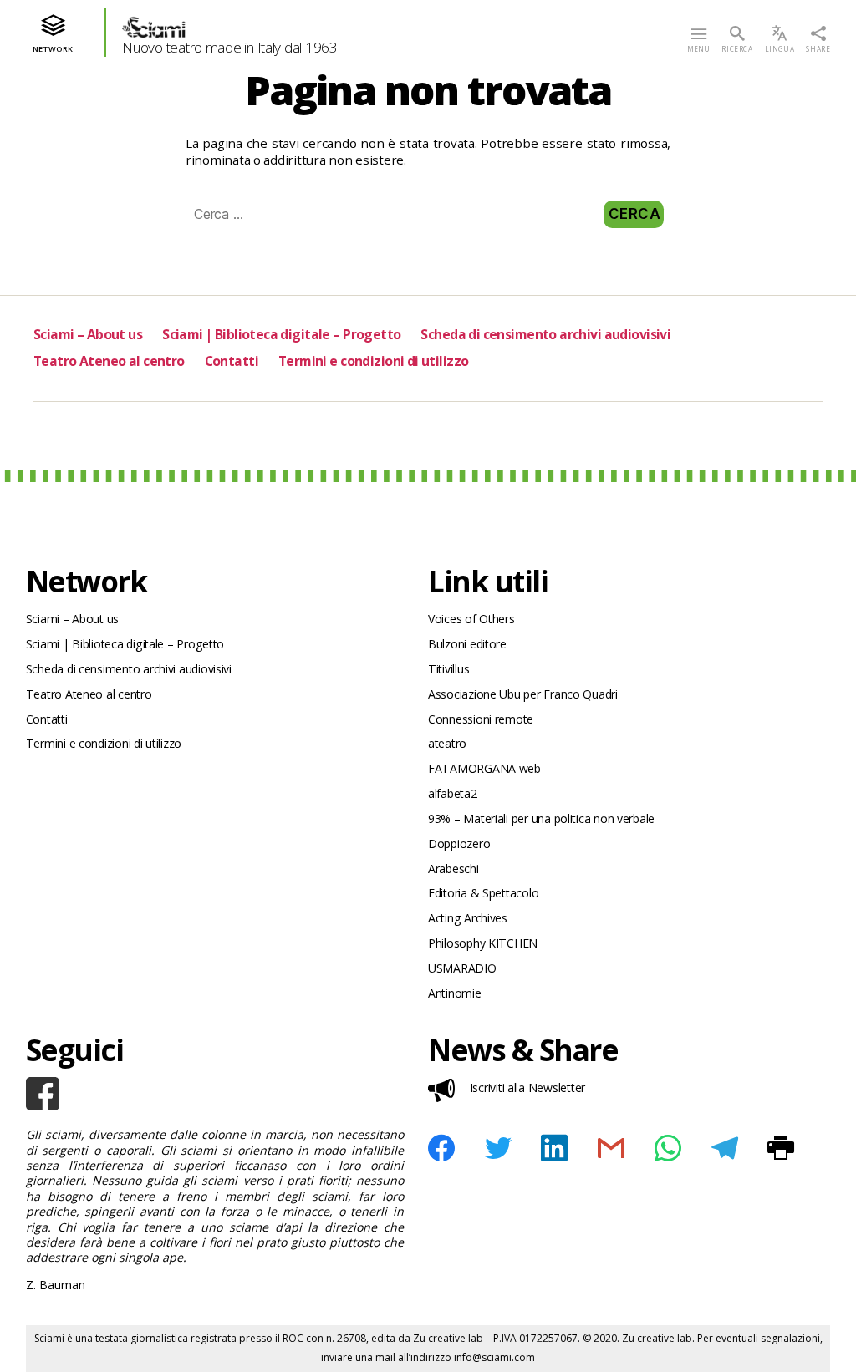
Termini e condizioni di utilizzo (373, 361)
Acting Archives (467, 918)
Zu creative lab (448, 1338)
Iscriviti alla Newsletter (527, 1087)
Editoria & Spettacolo (483, 893)
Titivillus (448, 669)
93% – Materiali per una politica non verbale (541, 818)
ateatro (447, 743)
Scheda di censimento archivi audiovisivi (545, 334)
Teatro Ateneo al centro (109, 361)
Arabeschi (453, 869)
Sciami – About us (87, 334)
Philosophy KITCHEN (483, 943)
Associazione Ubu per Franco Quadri (523, 694)
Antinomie (455, 993)
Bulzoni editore (467, 644)
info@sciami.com (494, 1357)
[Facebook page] (215, 1093)
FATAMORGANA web (484, 768)
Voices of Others (471, 619)
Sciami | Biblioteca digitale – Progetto (281, 334)
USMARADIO (462, 968)
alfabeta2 (452, 793)
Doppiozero (459, 843)
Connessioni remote (480, 719)
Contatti (231, 361)
